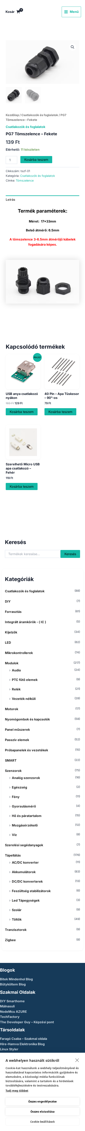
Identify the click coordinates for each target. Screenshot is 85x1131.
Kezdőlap (12, 115)
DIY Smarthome (12, 1001)
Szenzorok (13, 771)
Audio (16, 670)
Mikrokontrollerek (19, 653)
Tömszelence (25, 180)
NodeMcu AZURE (13, 1012)
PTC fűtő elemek (25, 680)
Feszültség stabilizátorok (31, 891)
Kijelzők (11, 632)
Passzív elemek (17, 740)
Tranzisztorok (15, 930)
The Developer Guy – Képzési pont (27, 1022)
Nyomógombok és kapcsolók (27, 719)
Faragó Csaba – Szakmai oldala (23, 1039)
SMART (11, 760)
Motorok (11, 709)
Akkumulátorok (24, 872)
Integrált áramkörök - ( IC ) (25, 622)
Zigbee (10, 940)
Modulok (11, 663)
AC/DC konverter (25, 862)
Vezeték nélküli (24, 699)
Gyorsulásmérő (24, 806)
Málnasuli (7, 1006)
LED (8, 643)
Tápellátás (13, 855)
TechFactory (10, 1017)
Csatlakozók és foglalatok (24, 591)
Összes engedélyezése (42, 1101)
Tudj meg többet (17, 1090)
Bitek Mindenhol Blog (16, 979)
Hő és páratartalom (27, 816)
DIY (8, 601)
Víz (14, 835)
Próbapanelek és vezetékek (26, 750)
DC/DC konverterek (27, 881)
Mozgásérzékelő (25, 825)
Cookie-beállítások (42, 1121)
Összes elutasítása (42, 1111)
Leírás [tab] (10, 200)
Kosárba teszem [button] (22, 412)
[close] (77, 1060)
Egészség (19, 787)
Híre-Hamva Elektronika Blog (22, 1044)
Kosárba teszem (36, 160)
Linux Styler (9, 1049)
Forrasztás (13, 612)
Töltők (17, 919)
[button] (72, 47)
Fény (16, 797)
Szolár (17, 910)
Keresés (70, 554)
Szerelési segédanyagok (24, 845)
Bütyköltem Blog (13, 984)
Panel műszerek (17, 730)
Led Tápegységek (26, 900)
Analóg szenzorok (26, 778)
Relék (16, 689)
